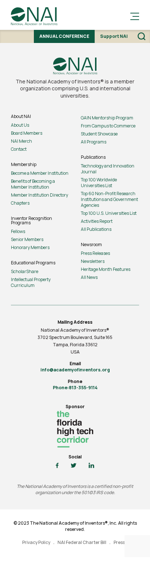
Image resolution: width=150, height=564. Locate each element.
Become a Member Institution (39, 173)
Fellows (18, 231)
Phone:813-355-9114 (75, 387)
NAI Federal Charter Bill (82, 542)
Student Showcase (99, 134)
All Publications (96, 229)
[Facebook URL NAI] (57, 466)
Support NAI (114, 36)
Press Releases (95, 253)
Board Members (26, 133)
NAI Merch (21, 141)
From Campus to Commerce (108, 126)
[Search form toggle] (141, 36)
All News (89, 277)
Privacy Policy (36, 542)
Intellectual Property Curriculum (31, 282)
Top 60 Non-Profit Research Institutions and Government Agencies (109, 199)
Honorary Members (30, 247)
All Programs (93, 142)
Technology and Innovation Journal (107, 169)
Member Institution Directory (39, 195)
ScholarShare (24, 271)
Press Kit (122, 542)
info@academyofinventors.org (75, 370)
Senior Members (27, 239)
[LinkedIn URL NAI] (91, 466)
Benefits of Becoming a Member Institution (33, 184)
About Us (20, 125)
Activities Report (96, 221)
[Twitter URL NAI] (73, 466)
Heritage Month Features (105, 269)
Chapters (20, 203)
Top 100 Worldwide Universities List (99, 183)
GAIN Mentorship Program (107, 118)
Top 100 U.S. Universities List (109, 213)
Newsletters (92, 261)
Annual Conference (64, 36)
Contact (19, 149)
